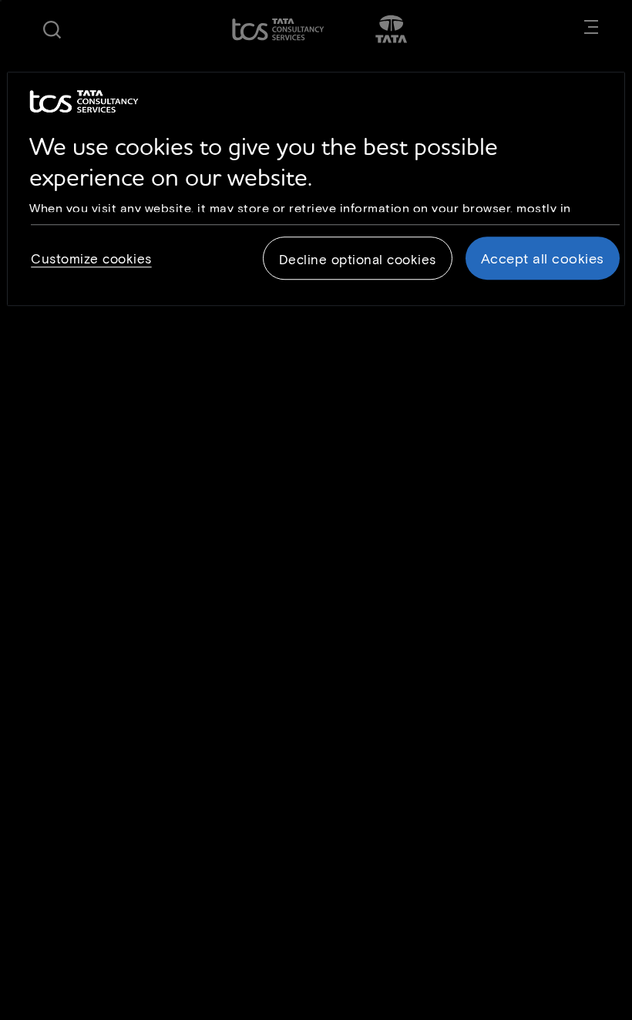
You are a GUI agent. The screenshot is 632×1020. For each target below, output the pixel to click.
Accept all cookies (542, 258)
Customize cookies (91, 259)
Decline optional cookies (357, 259)
